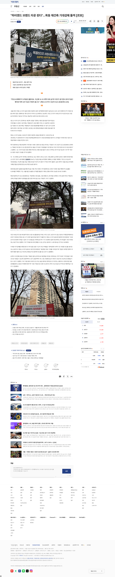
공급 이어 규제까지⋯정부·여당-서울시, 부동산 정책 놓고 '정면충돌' (28, 358)
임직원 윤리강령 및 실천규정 (46, 558)
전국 (83, 500)
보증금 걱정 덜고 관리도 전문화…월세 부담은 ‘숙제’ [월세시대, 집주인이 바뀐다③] (95, 160)
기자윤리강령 (36, 558)
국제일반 (61, 492)
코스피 (86, 322)
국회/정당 (73, 492)
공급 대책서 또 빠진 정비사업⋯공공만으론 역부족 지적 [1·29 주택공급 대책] (30, 332)
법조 (83, 490)
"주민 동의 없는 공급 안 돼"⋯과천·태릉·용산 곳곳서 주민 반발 (27, 353)
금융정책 (22, 490)
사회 (83, 487)
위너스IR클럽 (62, 517)
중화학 (41, 497)
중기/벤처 (42, 508)
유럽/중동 (61, 503)
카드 (21, 500)
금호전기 (86, 329)
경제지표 (51, 492)
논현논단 (93, 490)
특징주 (86, 291)
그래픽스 (22, 525)
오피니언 (94, 487)
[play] (71, 21)
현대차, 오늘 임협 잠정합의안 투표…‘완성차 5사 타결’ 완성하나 (97, 92)
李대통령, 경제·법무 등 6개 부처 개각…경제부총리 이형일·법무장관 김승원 (43, 386)
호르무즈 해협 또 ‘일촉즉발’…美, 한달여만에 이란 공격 (95, 88)
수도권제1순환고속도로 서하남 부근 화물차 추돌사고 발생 (98, 61)
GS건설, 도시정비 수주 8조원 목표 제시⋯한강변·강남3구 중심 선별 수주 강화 (30, 330)
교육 (83, 492)
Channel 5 (52, 517)
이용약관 (28, 545)
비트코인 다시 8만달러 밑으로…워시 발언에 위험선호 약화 (38, 414)
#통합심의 (51, 343)
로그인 (83, 1)
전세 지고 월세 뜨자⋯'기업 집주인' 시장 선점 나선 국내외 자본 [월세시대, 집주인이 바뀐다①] (95, 179)
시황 (11, 492)
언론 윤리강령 (30, 558)
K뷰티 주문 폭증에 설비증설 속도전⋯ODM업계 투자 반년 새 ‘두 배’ (98, 69)
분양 (39, 6)
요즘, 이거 (22, 522)
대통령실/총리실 (74, 490)
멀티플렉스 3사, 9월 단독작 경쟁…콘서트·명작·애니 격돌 (38, 423)
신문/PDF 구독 (97, 1)
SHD (85, 325)
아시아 (60, 500)
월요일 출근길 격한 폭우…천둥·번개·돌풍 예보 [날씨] (95, 72)
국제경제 (61, 490)
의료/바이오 (42, 505)
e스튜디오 (32, 520)
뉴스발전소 (22, 517)
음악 (11, 527)
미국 (60, 495)
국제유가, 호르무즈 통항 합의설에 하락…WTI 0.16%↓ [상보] (39, 442)
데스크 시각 (94, 497)
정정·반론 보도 (67, 545)
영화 (11, 525)
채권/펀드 (12, 505)
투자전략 (98, 291)
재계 (41, 490)
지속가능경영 (82, 517)
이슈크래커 (22, 520)
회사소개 (22, 545)
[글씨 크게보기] (102, 21)
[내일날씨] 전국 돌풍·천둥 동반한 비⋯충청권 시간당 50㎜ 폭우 (98, 65)
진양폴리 (86, 333)
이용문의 (59, 545)
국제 (60, 487)
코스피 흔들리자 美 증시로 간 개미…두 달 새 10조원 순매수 (39, 405)
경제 (51, 487)
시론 (93, 495)
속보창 (92, 1)
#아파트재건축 (24, 343)
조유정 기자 (13, 21)
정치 (72, 487)
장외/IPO (12, 497)
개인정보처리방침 (36, 545)
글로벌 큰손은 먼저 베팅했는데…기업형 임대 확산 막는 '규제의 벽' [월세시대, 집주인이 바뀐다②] (95, 172)
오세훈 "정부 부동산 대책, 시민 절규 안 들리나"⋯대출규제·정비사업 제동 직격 (30, 327)
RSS (103, 1)
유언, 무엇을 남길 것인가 (18, 334)
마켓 (11, 487)
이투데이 (12, 11)
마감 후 (93, 500)
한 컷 (21, 527)
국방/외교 (73, 495)
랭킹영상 (32, 522)
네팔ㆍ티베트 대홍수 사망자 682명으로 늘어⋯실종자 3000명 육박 (41, 452)
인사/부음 (84, 503)
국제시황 (12, 510)
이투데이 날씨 (72, 517)
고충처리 (53, 545)
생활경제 (51, 495)
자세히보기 (29, 350)
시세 (11, 495)
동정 (83, 505)
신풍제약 (86, 337)
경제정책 (51, 490)
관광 (11, 520)
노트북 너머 (94, 505)
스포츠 (12, 533)
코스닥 (98, 322)
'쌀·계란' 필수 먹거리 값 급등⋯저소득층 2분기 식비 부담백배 (39, 433)
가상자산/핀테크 (23, 503)
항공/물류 (42, 500)
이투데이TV (32, 517)
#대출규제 (44, 343)
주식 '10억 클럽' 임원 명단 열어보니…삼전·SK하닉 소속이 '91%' (98, 96)
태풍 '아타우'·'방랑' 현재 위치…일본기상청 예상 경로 (95, 84)
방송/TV (12, 522)
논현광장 (93, 492)
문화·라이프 (13, 517)
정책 (34, 6)
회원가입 (87, 1)
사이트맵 (89, 545)
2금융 (21, 497)
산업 (41, 487)
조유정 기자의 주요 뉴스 (18, 350)
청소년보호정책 (45, 545)
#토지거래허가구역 (34, 343)
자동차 (41, 495)
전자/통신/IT (42, 492)
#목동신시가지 (15, 343)
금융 (21, 487)
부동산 (16, 6)
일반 (43, 6)
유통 (41, 503)
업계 (30, 6)
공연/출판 (12, 530)
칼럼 (93, 503)
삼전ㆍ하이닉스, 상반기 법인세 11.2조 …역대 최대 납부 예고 (39, 395)
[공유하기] (90, 21)
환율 (11, 508)
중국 (60, 497)
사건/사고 (84, 495)
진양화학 (86, 341)
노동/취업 (84, 497)
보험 (21, 495)
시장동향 (25, 6)
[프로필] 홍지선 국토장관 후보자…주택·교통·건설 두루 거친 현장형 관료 (95, 210)
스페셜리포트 (43, 517)
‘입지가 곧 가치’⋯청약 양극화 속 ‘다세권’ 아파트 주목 (25, 356)
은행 (21, 492)
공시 (11, 490)
